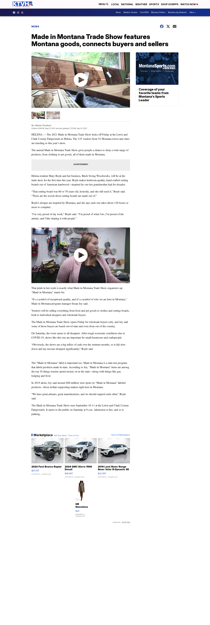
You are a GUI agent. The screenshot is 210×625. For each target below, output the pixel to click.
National (127, 4)
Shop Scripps (169, 4)
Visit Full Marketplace (120, 435)
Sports (154, 4)
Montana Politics (158, 12)
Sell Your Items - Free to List (66, 436)
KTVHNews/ (15, 12)
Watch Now (188, 4)
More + (193, 12)
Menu (102, 4)
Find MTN (144, 12)
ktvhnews (19, 12)
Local (115, 4)
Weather (141, 4)
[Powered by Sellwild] (126, 522)
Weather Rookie (130, 12)
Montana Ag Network (177, 12)
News (118, 12)
